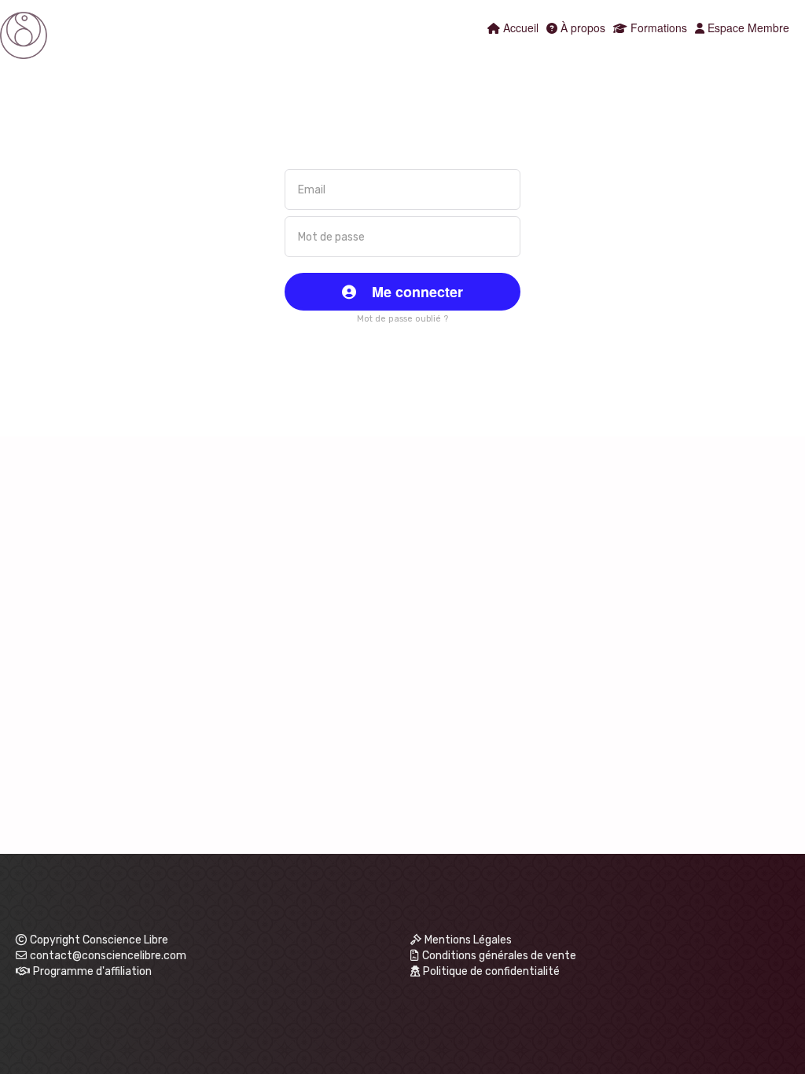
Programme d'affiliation (92, 971)
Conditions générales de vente (499, 955)
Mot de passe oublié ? (402, 319)
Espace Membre (746, 27)
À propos (581, 27)
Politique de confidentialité (491, 971)
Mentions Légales (468, 940)
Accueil (519, 27)
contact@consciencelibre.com (108, 955)
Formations (657, 27)
